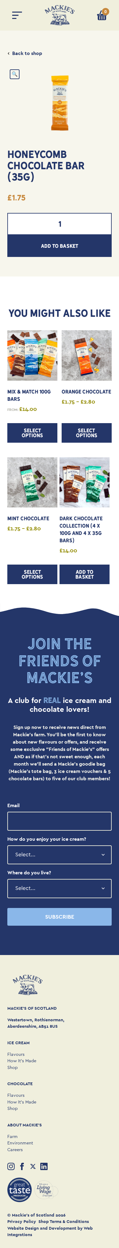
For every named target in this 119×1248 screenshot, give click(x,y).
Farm (12, 1136)
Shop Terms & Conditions (63, 1221)
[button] (15, 74)
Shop (12, 1067)
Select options (32, 433)
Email (13, 805)
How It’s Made (21, 1061)
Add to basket (59, 246)
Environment (20, 1143)
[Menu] (17, 15)
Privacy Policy (21, 1221)
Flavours (16, 1054)
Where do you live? (29, 872)
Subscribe (59, 916)
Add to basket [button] (84, 574)
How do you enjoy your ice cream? (46, 839)
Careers (15, 1149)
